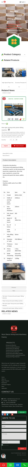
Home (3, 377)
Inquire (6, 145)
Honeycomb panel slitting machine (14, 353)
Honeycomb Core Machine (12, 348)
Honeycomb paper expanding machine (15, 355)
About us (4, 379)
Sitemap (24, 459)
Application (4, 388)
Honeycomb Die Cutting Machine (14, 350)
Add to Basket (20, 145)
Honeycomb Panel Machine (12, 351)
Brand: (4, 155)
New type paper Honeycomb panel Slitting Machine (13, 304)
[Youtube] (12, 414)
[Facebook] (3, 414)
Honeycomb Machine (11, 345)
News (3, 386)
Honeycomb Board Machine (13, 347)
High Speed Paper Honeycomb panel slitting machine (8, 82)
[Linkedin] (7, 414)
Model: (4, 153)
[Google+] (5, 414)
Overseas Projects (6, 384)
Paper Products (5, 381)
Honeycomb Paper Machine (13, 356)
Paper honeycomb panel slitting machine (13, 300)
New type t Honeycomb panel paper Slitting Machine (13, 297)
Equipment (4, 382)
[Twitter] (10, 414)
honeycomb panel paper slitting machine (12, 308)
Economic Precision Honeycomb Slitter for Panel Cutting (21, 82)
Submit (22, 448)
